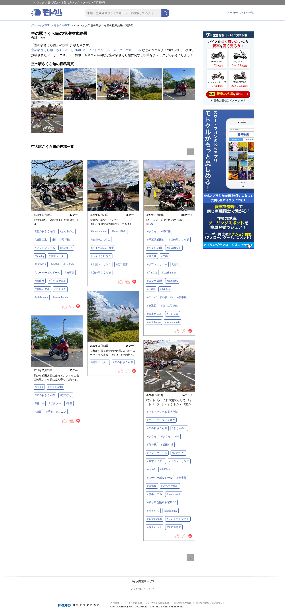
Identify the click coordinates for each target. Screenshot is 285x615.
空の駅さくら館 (42, 50)
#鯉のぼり (66, 395)
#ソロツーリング (179, 461)
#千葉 (69, 403)
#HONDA (40, 264)
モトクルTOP (62, 25)
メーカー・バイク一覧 (240, 12)
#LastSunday (169, 272)
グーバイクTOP (40, 25)
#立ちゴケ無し (57, 280)
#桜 (54, 239)
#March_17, (66, 247)
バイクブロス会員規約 (158, 603)
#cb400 (55, 264)
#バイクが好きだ (101, 256)
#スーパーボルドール (47, 272)
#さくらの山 (67, 231)
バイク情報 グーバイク (142, 589)
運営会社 (114, 603)
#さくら (152, 231)
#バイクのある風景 (102, 247)
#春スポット (174, 247)
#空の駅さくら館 (45, 231)
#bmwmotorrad (99, 231)
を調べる (226, 94)
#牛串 (164, 256)
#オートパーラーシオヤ (161, 420)
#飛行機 (65, 239)
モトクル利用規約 (133, 603)
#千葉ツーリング (101, 264)
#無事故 (69, 272)
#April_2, (152, 272)
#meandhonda (60, 297)
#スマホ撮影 (154, 280)
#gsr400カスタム (100, 239)
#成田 (38, 411)
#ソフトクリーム (45, 247)
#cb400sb (68, 264)
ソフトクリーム (99, 50)
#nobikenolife (174, 494)
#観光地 (152, 256)
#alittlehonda (41, 297)
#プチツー (55, 403)
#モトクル (60, 289)
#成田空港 (41, 239)
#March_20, (178, 453)
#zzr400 (39, 387)
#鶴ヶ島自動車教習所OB (161, 502)
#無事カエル (42, 289)
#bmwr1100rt (119, 231)
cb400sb (80, 50)
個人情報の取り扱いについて (210, 603)
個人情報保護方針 (182, 603)
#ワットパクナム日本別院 (162, 411)
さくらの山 (64, 50)
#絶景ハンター (99, 362)
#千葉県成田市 (156, 239)
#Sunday (39, 256)
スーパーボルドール (127, 50)
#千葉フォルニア (56, 411)
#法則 (175, 264)
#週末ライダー (57, 256)
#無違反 (39, 280)
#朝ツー (39, 403)
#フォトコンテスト (178, 518)
